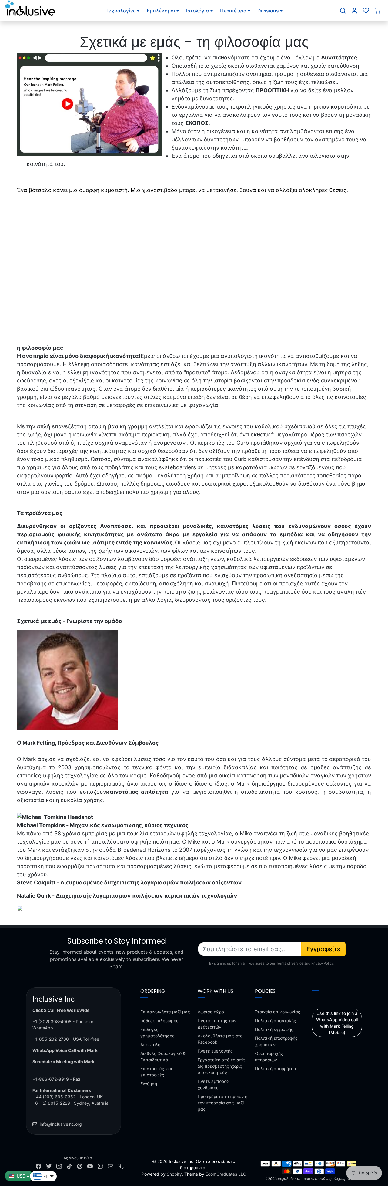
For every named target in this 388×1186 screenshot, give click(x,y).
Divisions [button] (268, 11)
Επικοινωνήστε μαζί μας (165, 1011)
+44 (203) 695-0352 (54, 1096)
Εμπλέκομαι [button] (161, 11)
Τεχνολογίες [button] (120, 11)
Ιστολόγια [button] (197, 11)
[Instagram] (59, 1165)
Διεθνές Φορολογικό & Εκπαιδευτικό (163, 1056)
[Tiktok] (69, 1165)
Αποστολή (150, 1044)
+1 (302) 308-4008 (52, 1021)
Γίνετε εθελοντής (215, 1050)
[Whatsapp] (100, 1165)
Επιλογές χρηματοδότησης (157, 1032)
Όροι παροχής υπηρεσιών (269, 1056)
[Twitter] (49, 1165)
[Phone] (121, 1165)
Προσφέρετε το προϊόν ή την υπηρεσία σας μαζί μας (222, 1103)
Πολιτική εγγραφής (274, 1029)
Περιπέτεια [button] (233, 11)
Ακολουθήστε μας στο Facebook (220, 1039)
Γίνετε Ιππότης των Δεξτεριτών (217, 1023)
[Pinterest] (80, 1165)
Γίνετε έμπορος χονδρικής (213, 1084)
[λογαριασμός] (354, 10)
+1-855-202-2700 (50, 1039)
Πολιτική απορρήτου (275, 1068)
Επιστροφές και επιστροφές (156, 1071)
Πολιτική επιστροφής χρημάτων (276, 1041)
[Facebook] (38, 1165)
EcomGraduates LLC (226, 1174)
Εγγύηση (148, 1083)
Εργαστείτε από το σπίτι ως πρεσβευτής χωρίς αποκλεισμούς (222, 1066)
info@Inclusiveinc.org (61, 1124)
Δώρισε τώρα (211, 1011)
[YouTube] (90, 1165)
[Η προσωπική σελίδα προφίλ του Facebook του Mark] (30, 908)
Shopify (174, 1174)
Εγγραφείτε (323, 949)
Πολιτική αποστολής (275, 1020)
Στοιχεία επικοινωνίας (277, 1011)
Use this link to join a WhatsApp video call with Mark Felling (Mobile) (337, 1023)
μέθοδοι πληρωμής (159, 1020)
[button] (343, 10)
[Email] (110, 1165)
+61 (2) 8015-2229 (51, 1103)
